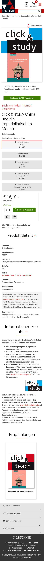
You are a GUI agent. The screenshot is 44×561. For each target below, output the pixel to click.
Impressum (33, 545)
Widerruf (30, 548)
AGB (22, 543)
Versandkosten (17, 548)
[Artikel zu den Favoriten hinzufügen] (7, 217)
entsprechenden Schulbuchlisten (14, 299)
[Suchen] (39, 11)
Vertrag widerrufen (31, 550)
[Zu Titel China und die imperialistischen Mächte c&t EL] (21, 467)
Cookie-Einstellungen (13, 550)
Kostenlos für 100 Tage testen (22, 98)
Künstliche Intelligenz (16, 545)
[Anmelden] (26, 4)
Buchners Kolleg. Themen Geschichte (16, 275)
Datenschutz (33, 543)
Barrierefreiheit (11, 543)
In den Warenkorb (26, 210)
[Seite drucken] (14, 217)
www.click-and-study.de (20, 374)
